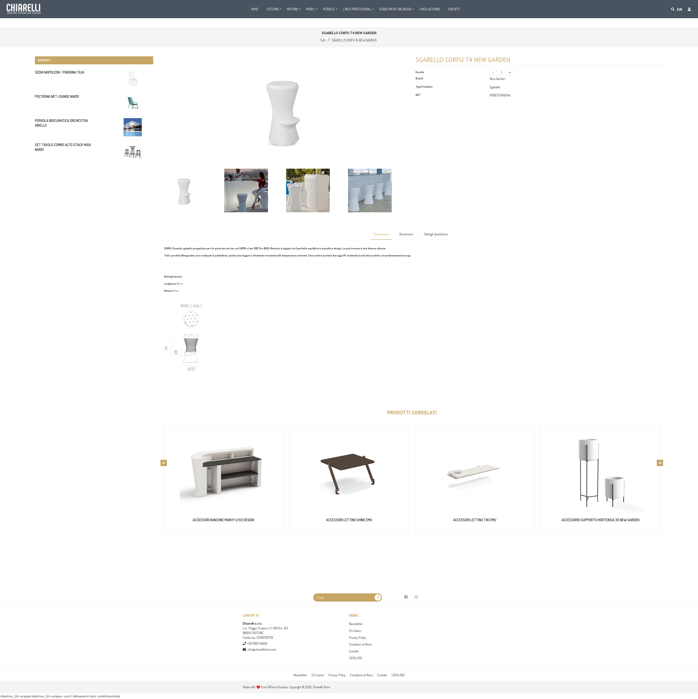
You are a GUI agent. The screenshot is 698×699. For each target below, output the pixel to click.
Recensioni (406, 234)
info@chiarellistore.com (262, 649)
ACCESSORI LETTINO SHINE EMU (349, 519)
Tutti (322, 40)
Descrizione (381, 234)
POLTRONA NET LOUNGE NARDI (57, 96)
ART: (418, 95)
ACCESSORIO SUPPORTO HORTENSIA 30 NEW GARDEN (600, 519)
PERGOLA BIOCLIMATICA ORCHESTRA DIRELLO (61, 123)
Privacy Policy (357, 638)
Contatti (354, 651)
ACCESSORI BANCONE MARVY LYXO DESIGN (223, 519)
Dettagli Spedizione (436, 234)
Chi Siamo (355, 631)
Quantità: (420, 72)
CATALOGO (355, 658)
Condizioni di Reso (360, 644)
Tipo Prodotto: (424, 87)
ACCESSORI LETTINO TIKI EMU (474, 519)
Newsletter (356, 624)
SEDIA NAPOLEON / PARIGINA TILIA (59, 72)
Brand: (419, 78)
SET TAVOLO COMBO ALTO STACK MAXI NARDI (63, 147)
